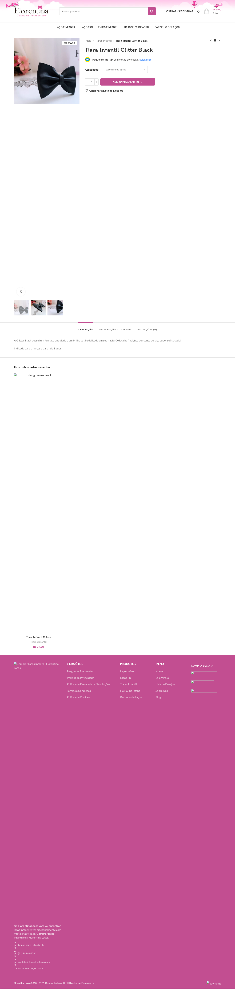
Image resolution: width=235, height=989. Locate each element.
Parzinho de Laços (131, 697)
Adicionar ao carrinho (127, 82)
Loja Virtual (162, 677)
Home (159, 671)
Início (88, 40)
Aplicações (91, 69)
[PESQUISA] (152, 11)
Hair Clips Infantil (130, 690)
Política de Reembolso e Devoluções (88, 684)
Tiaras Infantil (103, 40)
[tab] (85, 327)
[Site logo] (31, 10)
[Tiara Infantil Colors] (38, 503)
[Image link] (38, 791)
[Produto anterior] (211, 41)
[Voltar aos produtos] (215, 41)
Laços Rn (125, 677)
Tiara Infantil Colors (38, 637)
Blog (158, 697)
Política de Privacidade (80, 677)
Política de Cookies (78, 697)
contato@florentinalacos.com (34, 961)
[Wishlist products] (198, 11)
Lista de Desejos (165, 684)
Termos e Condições (79, 690)
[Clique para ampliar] (21, 291)
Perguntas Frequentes (80, 671)
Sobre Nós (162, 690)
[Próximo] (219, 41)
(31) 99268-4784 (27, 953)
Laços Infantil (128, 671)
